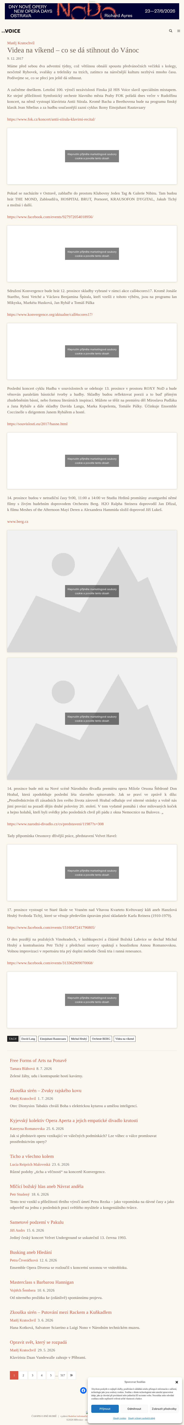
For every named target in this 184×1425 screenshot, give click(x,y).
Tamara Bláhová (22, 1069)
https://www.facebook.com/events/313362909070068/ (50, 963)
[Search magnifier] (170, 30)
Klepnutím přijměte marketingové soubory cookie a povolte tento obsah (92, 156)
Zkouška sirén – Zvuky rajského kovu (45, 1090)
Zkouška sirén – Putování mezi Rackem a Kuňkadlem (61, 1312)
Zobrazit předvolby (164, 1408)
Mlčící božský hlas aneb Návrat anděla (47, 1186)
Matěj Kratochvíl (20, 43)
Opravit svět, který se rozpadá (38, 1342)
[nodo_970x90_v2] (92, 11)
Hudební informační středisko (82, 1416)
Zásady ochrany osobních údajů (141, 1418)
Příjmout (105, 1408)
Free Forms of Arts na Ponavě (38, 1060)
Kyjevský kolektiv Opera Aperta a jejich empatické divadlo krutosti (74, 1120)
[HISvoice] (12, 31)
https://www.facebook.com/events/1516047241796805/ (51, 927)
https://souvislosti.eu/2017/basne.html (37, 424)
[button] (177, 1382)
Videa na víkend (124, 1038)
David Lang (28, 1038)
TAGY (13, 1038)
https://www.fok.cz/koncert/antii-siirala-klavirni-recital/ (51, 119)
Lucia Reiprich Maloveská (30, 1164)
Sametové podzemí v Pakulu (37, 1222)
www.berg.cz (17, 521)
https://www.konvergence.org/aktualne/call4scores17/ (50, 314)
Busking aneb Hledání (31, 1252)
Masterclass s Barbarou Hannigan (42, 1282)
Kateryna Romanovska (27, 1129)
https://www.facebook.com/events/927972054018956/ (50, 217)
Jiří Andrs (17, 1230)
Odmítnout (134, 1408)
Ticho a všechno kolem (32, 1156)
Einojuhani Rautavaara (53, 1038)
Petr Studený (20, 1194)
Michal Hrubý (79, 1038)
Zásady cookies (119, 1418)
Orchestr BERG (101, 1038)
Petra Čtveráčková (24, 1260)
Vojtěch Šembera (22, 1290)
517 (63, 1375)
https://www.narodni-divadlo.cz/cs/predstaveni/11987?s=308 (55, 824)
